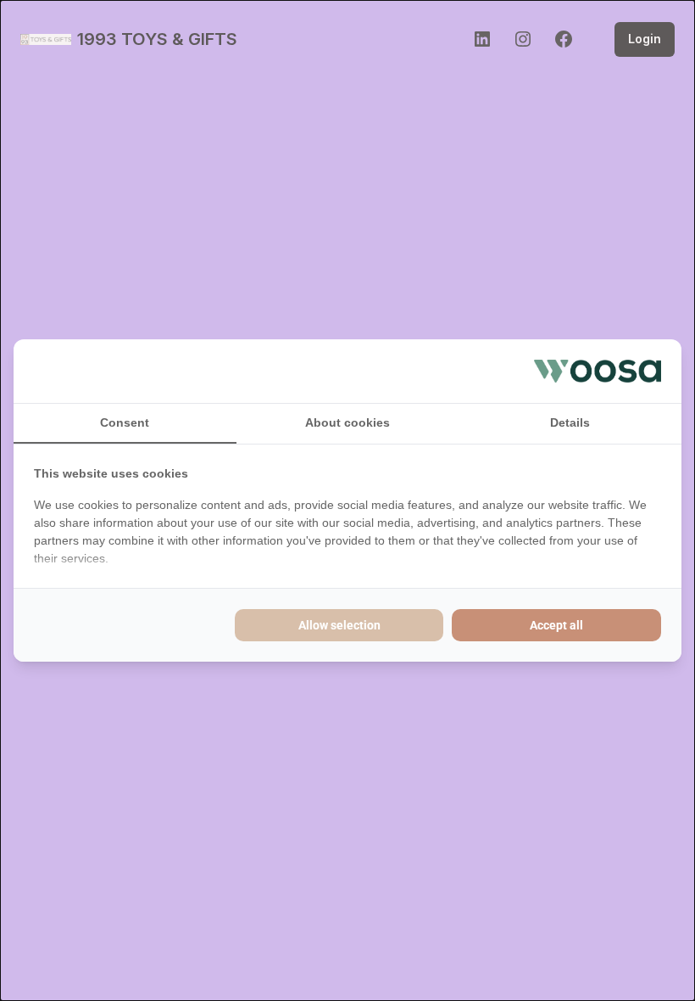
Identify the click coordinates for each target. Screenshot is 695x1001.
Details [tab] (570, 422)
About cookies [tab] (347, 422)
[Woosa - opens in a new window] (597, 371)
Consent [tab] (124, 422)
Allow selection (339, 625)
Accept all (556, 625)
